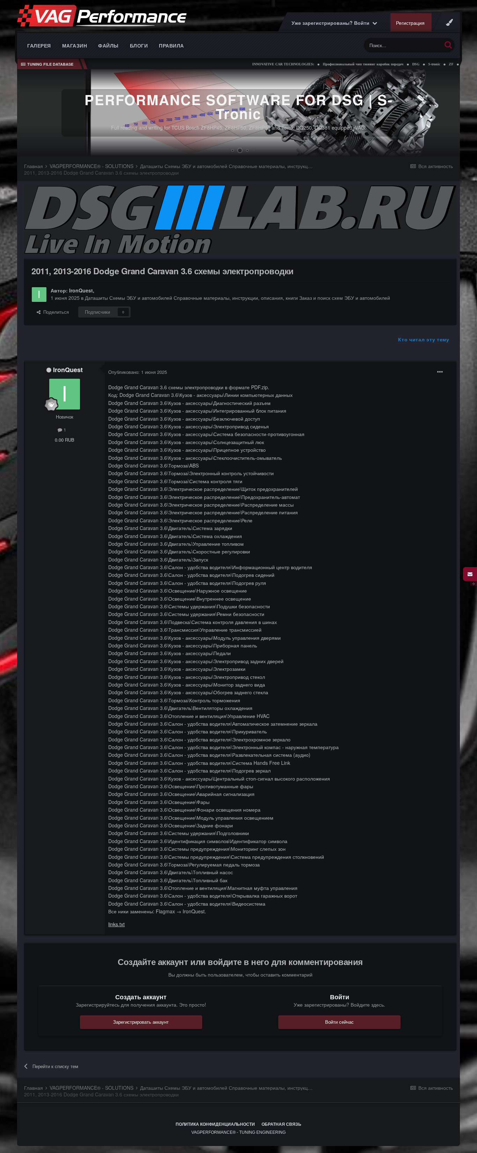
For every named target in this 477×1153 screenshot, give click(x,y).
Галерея (39, 45)
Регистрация (410, 22)
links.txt (116, 924)
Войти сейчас (339, 1021)
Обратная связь (281, 1124)
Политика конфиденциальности (215, 1124)
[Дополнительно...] (440, 372)
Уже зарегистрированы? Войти (331, 22)
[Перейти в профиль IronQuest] (39, 294)
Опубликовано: (137, 372)
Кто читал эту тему (423, 339)
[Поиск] (448, 44)
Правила (171, 45)
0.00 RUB (64, 439)
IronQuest (81, 290)
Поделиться (55, 312)
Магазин (74, 45)
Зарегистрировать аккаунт (141, 1021)
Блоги (139, 45)
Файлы (108, 45)
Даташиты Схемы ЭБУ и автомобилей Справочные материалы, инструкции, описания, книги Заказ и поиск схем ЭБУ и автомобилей (237, 297)
